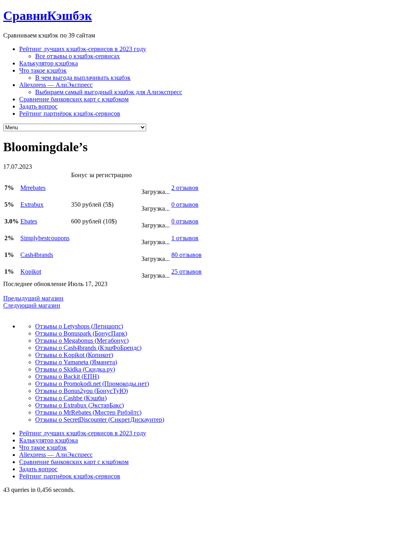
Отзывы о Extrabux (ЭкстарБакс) (79, 405)
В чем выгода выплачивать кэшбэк (83, 77)
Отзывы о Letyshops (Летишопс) (79, 326)
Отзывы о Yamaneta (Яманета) (76, 362)
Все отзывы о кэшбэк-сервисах (77, 56)
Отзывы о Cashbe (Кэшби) (71, 398)
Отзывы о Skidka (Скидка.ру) (75, 369)
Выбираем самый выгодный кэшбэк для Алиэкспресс (108, 92)
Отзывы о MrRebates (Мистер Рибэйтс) (88, 412)
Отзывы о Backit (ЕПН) (67, 376)
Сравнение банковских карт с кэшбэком (74, 99)
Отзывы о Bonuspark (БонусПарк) (81, 333)
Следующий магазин (31, 305)
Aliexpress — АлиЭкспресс (56, 84)
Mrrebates (33, 187)
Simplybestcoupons (44, 238)
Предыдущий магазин (33, 298)
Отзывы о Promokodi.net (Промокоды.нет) (92, 383)
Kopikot (30, 271)
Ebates (28, 221)
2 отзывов (185, 187)
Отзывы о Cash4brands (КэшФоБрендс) (88, 347)
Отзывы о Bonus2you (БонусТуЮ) (81, 390)
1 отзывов (185, 238)
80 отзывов (186, 254)
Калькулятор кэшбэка (48, 63)
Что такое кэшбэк (43, 70)
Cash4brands (36, 254)
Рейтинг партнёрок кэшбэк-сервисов (69, 113)
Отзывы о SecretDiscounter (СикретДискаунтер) (99, 419)
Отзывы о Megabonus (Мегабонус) (82, 340)
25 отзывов (186, 271)
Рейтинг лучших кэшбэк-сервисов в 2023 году (82, 48)
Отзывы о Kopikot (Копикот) (74, 354)
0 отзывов (185, 204)
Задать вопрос (38, 106)
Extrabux (32, 204)
